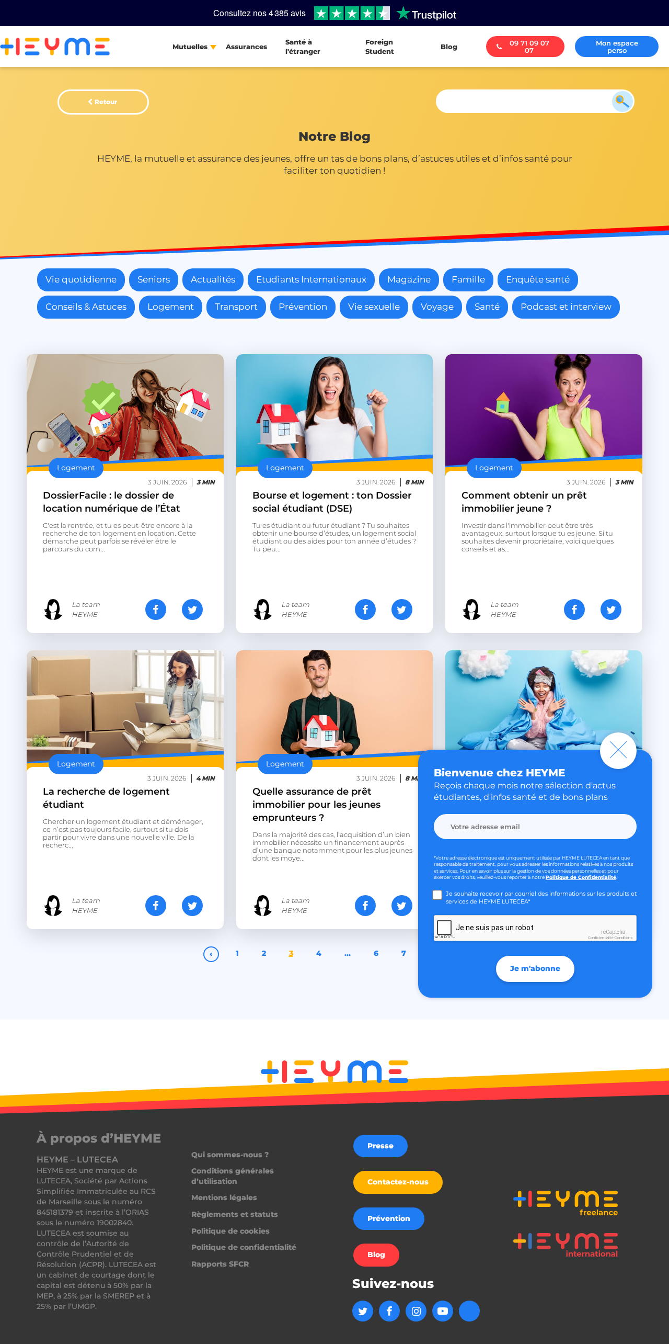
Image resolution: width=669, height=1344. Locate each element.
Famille (468, 279)
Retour (106, 102)
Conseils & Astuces (85, 306)
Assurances (246, 46)
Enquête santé (538, 279)
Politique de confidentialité (243, 1247)
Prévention (303, 306)
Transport (236, 306)
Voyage (437, 306)
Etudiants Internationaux (311, 279)
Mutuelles (189, 46)
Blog (449, 46)
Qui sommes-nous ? (230, 1154)
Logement (170, 306)
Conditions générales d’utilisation (232, 1176)
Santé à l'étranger (302, 46)
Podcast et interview (566, 306)
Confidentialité (601, 937)
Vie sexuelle (374, 306)
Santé (487, 306)
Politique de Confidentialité (581, 877)
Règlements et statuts (234, 1214)
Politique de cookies (230, 1231)
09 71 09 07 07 (529, 46)
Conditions (624, 937)
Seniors (153, 279)
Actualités (213, 279)
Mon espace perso (617, 46)
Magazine (409, 279)
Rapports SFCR (220, 1264)
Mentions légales (224, 1197)
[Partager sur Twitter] (192, 609)
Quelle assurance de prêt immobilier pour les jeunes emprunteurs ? (316, 804)
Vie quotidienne (81, 279)
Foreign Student (379, 46)
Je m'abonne (535, 968)
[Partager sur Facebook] (155, 609)
